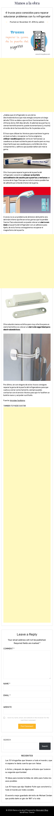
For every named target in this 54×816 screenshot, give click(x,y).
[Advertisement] (27, 85)
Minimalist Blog (42, 810)
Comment (8, 648)
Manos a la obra (27, 3)
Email (6, 695)
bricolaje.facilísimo (17, 401)
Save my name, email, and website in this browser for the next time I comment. (28, 719)
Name (6, 683)
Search (7, 740)
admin (41, 22)
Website (7, 707)
